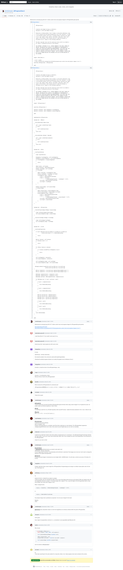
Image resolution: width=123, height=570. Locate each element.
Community (60, 566)
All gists (29, 2)
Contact (67, 566)
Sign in (114, 2)
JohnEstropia (8, 11)
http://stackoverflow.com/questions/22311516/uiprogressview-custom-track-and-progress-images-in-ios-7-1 (58, 328)
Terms (44, 566)
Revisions (12, 15)
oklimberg (37, 472)
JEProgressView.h (19, 11)
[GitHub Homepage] (34, 566)
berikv (36, 525)
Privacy (48, 566)
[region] (61, 45)
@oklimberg (37, 509)
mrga (36, 372)
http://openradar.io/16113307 (41, 326)
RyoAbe (36, 381)
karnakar (37, 549)
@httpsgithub (38, 403)
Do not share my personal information (83, 566)
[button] (110, 16)
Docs (64, 566)
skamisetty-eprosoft (39, 333)
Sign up (119, 2)
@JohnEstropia (38, 421)
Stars (20, 15)
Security (51, 566)
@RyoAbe (37, 412)
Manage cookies (73, 566)
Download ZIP (117, 15)
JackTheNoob (38, 418)
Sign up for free (35, 560)
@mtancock (37, 455)
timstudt (37, 514)
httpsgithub (37, 349)
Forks (28, 15)
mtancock (37, 431)
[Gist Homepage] (4, 2)
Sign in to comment (71, 560)
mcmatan (37, 392)
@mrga (36, 408)
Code (5, 15)
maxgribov (37, 463)
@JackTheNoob (38, 447)
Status (55, 566)
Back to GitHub (35, 2)
